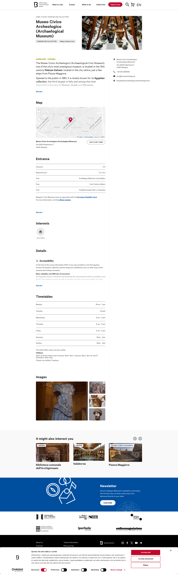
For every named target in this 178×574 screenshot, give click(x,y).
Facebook (127, 543)
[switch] (64, 570)
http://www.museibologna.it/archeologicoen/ (133, 80)
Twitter (132, 543)
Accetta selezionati (145, 559)
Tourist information (71, 542)
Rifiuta (145, 565)
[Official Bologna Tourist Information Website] (36, 4)
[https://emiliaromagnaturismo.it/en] (129, 531)
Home (38, 17)
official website (65, 200)
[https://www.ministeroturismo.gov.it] (46, 520)
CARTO (103, 137)
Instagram (122, 543)
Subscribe (107, 503)
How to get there (96, 142)
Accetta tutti (145, 552)
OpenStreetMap (88, 137)
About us (39, 542)
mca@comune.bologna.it (126, 76)
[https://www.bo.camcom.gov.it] (44, 531)
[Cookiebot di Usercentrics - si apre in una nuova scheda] (17, 570)
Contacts (39, 545)
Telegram (141, 543)
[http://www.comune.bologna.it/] (84, 531)
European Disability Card (87, 197)
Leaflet (80, 137)
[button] (70, 120)
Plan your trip (69, 545)
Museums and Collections (58, 17)
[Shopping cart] (133, 4)
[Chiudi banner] (170, 550)
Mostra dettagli (116, 570)
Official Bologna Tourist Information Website (44, 4)
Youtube (136, 543)
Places (44, 17)
